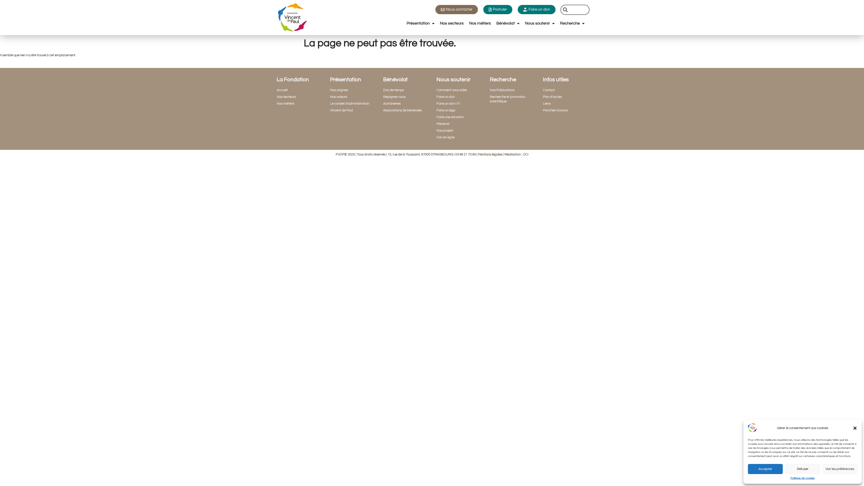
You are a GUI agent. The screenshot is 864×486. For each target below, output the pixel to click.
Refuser (802, 469)
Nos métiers (480, 23)
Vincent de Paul (341, 110)
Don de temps (393, 90)
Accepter (765, 469)
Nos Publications (502, 90)
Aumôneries (392, 103)
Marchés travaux (555, 110)
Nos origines (339, 90)
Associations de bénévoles (402, 110)
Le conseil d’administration (349, 103)
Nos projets (444, 130)
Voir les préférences (840, 469)
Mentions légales (490, 154)
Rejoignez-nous (394, 97)
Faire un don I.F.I (448, 103)
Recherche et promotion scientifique (507, 99)
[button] (855, 428)
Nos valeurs (338, 97)
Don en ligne (445, 137)
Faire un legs (445, 110)
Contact (549, 90)
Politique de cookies (802, 478)
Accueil (282, 90)
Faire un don (445, 97)
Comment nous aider (451, 90)
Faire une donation (450, 117)
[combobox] (575, 10)
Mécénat (443, 124)
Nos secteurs (452, 23)
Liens (547, 103)
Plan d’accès (552, 97)
